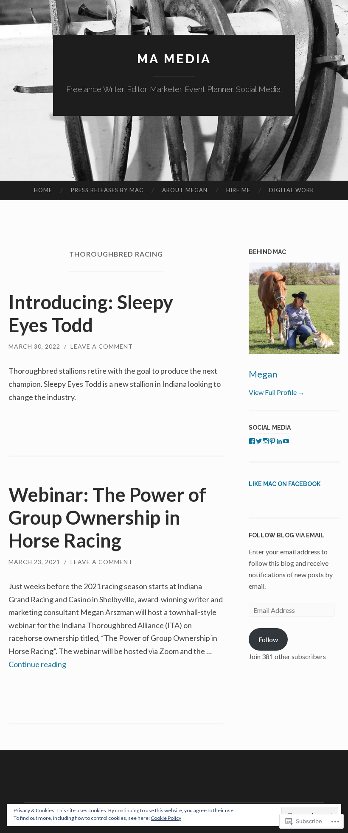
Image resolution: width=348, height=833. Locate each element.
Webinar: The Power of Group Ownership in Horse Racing (107, 517)
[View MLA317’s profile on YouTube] (286, 441)
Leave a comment (101, 346)
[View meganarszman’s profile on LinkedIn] (279, 441)
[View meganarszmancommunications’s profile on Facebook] (252, 441)
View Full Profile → (277, 392)
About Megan (185, 190)
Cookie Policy (166, 818)
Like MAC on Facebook (284, 484)
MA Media (174, 58)
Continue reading (37, 664)
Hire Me (238, 190)
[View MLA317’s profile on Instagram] (265, 441)
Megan (263, 374)
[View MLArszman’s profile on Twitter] (258, 441)
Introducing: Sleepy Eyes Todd (90, 313)
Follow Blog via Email (286, 535)
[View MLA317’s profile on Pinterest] (272, 441)
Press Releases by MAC (107, 190)
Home (43, 190)
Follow (268, 639)
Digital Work (291, 190)
